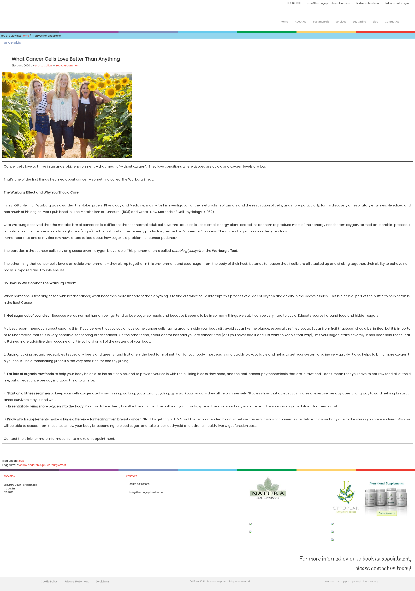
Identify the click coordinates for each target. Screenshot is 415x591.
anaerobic (34, 465)
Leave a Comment (68, 65)
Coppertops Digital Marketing (359, 581)
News (20, 461)
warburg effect (56, 465)
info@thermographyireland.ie (146, 492)
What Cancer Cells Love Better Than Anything (66, 58)
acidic (23, 465)
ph (44, 465)
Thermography (21, 19)
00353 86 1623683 (139, 484)
